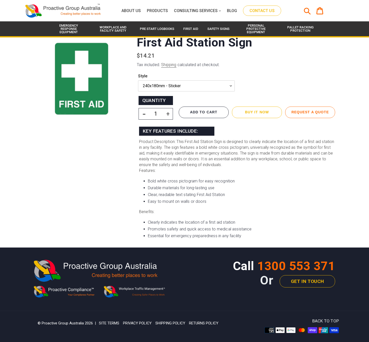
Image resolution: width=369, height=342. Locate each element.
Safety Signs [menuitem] (218, 29)
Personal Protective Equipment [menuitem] (256, 29)
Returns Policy (203, 323)
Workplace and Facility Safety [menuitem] (113, 28)
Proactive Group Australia (63, 323)
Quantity (154, 100)
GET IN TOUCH (307, 281)
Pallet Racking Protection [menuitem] (300, 28)
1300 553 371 (296, 266)
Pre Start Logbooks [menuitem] (157, 29)
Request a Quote (310, 112)
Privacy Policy (137, 323)
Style (143, 76)
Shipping (168, 64)
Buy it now (257, 112)
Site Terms (109, 323)
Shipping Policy (170, 323)
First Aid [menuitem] (190, 29)
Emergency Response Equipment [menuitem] (68, 29)
